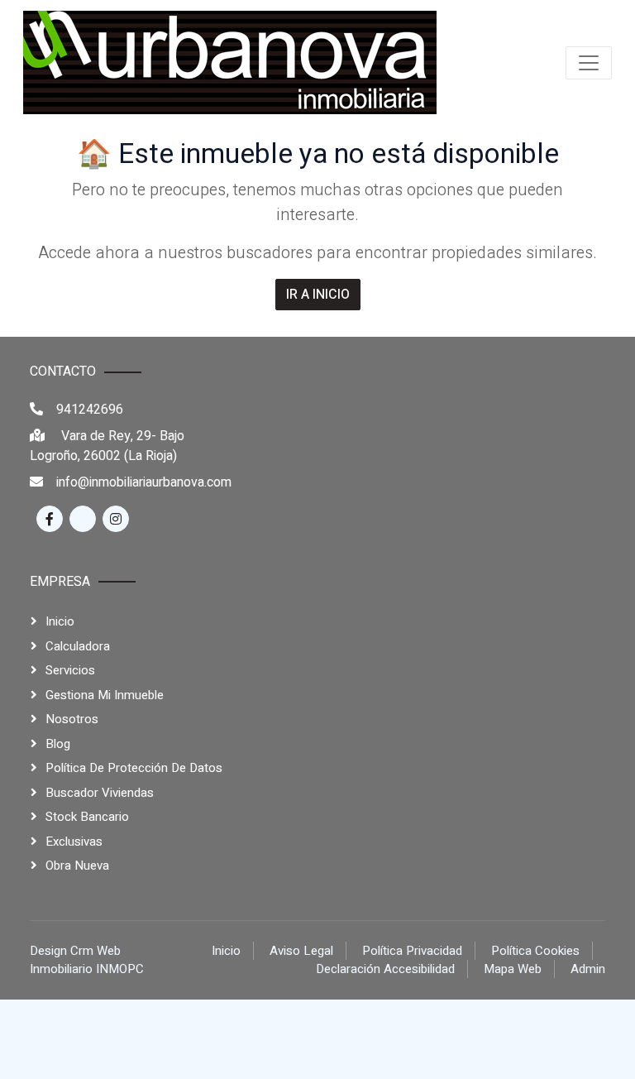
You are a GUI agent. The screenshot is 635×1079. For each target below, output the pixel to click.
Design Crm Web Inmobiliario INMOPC (87, 960)
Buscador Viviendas (99, 793)
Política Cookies (535, 951)
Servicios (70, 670)
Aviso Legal (301, 951)
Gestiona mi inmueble (104, 695)
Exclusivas (74, 841)
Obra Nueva (77, 865)
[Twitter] (82, 519)
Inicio (59, 621)
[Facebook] (49, 519)
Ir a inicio (318, 295)
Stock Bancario (87, 817)
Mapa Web (513, 969)
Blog (57, 744)
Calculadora (77, 646)
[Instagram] (116, 519)
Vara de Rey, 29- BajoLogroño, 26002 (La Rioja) (107, 446)
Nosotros (71, 719)
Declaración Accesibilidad (385, 969)
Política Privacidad (412, 951)
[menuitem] (230, 62)
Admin (588, 969)
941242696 (89, 410)
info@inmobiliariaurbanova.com (144, 482)
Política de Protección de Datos (133, 768)
